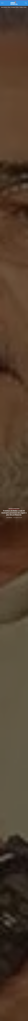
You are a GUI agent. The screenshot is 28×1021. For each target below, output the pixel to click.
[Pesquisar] (25, 3)
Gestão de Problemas (14, 508)
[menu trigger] (3, 3)
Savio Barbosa (9, 517)
